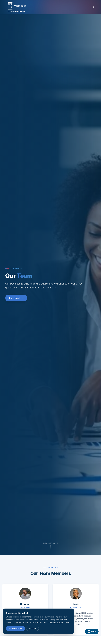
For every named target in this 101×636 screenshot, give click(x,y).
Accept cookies (15, 628)
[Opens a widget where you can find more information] (92, 632)
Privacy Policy (56, 622)
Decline (32, 628)
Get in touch (14, 298)
